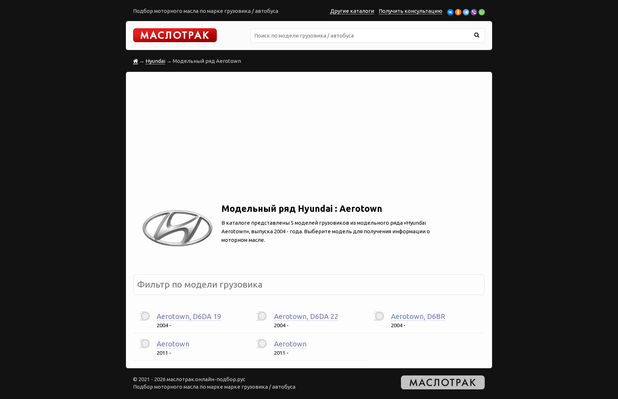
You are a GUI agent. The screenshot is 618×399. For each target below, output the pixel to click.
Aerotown (173, 344)
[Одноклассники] (458, 12)
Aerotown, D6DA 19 (189, 316)
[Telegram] (466, 12)
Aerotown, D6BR (418, 316)
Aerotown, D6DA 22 (306, 316)
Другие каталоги (352, 11)
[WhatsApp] (482, 12)
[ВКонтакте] (450, 12)
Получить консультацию (410, 11)
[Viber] (474, 12)
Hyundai (155, 61)
